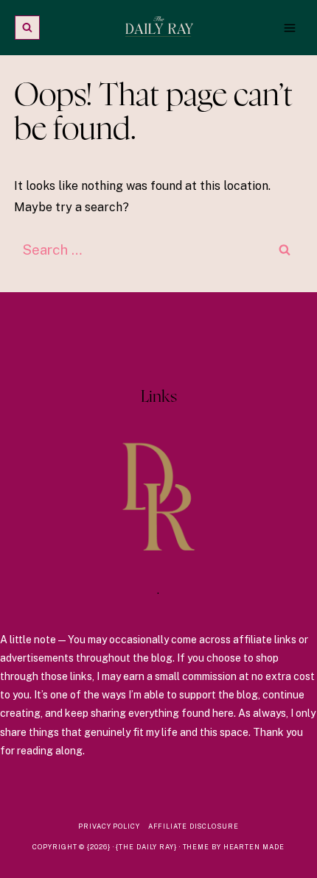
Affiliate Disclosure (193, 826)
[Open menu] (289, 27)
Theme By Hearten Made (234, 847)
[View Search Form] (27, 27)
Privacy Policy (109, 826)
